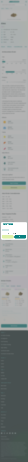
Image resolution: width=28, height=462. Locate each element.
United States (5, 229)
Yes (20, 236)
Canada (12, 229)
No (7, 236)
